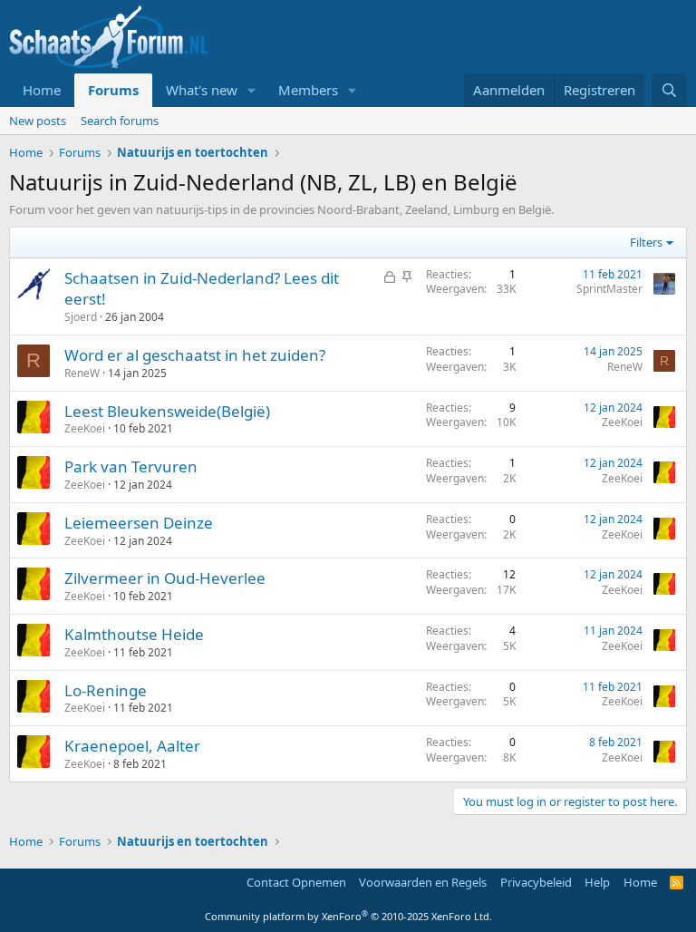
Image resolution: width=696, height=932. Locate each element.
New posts (37, 120)
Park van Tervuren (131, 466)
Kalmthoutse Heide (134, 634)
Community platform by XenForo (348, 916)
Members (308, 90)
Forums (113, 90)
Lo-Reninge (105, 690)
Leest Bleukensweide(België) (167, 411)
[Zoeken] (669, 90)
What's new (201, 90)
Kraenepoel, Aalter (132, 745)
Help (597, 882)
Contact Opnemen (296, 882)
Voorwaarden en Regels (423, 882)
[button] (252, 90)
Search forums (120, 120)
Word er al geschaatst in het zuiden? (194, 355)
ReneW (82, 373)
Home (42, 90)
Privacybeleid (536, 882)
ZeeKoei (84, 428)
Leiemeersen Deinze (138, 522)
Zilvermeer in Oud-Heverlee (165, 578)
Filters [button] (646, 242)
